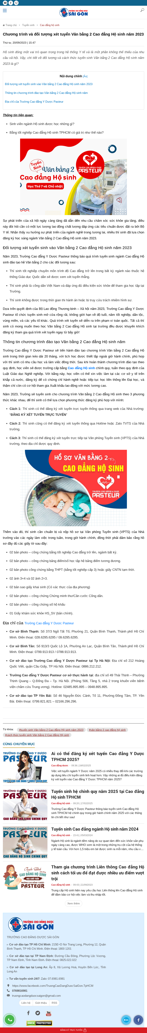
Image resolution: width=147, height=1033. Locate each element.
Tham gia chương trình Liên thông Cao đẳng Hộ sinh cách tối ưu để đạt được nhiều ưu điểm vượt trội (97, 873)
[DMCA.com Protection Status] (39, 1023)
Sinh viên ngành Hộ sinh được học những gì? (42, 124)
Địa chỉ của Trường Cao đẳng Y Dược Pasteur (34, 101)
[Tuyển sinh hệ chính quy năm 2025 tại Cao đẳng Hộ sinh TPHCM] (25, 804)
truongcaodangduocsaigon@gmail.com (36, 995)
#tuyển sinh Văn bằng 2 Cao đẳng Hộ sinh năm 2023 (51, 729)
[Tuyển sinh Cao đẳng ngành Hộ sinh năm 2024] (25, 842)
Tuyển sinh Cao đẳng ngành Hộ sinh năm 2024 (95, 829)
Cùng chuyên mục (19, 744)
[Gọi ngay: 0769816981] (11, 1021)
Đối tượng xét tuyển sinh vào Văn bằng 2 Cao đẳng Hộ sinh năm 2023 (48, 84)
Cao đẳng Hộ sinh (81, 368)
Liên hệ (25, 1002)
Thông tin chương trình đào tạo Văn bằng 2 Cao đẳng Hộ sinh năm (46, 92)
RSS (54, 1002)
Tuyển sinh (28, 25)
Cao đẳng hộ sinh (49, 25)
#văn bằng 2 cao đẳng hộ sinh (107, 729)
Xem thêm (73, 903)
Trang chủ (11, 25)
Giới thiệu (41, 1002)
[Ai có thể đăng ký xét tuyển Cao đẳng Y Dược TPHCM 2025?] (25, 766)
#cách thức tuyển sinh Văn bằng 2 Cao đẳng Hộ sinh (37, 735)
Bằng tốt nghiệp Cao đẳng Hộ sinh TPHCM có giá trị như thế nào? (57, 132)
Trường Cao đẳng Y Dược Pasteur (49, 623)
